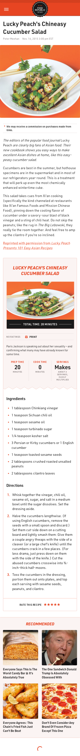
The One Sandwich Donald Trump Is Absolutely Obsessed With (59, 673)
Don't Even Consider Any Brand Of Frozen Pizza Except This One (58, 727)
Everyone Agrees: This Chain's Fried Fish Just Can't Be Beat (18, 727)
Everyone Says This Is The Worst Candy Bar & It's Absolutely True (20, 673)
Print (33, 336)
